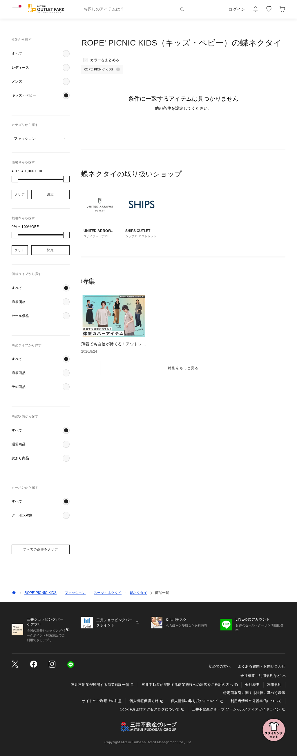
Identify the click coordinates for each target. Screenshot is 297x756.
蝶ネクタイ (138, 593)
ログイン (236, 9)
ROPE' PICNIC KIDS (40, 593)
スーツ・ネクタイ (108, 593)
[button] (41, 54)
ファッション (75, 593)
